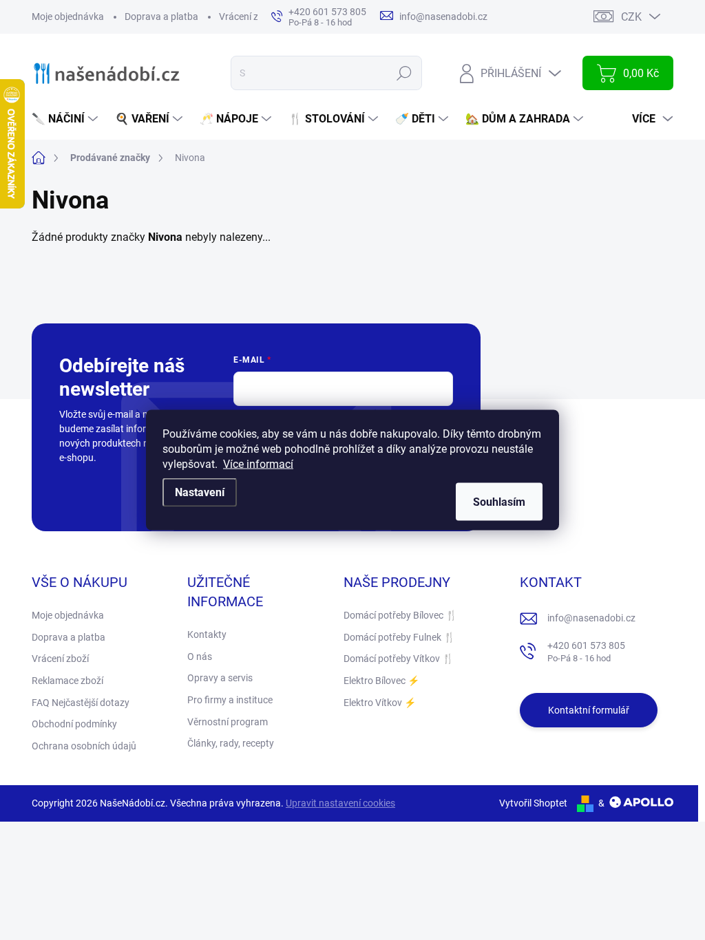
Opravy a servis (220, 677)
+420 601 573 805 (586, 652)
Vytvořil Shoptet (533, 803)
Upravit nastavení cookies (340, 803)
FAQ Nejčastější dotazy (80, 702)
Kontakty (207, 634)
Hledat (404, 72)
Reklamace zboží (67, 680)
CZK (631, 16)
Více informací (258, 464)
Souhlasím (499, 502)
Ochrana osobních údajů (84, 745)
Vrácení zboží (247, 16)
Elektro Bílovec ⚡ (381, 680)
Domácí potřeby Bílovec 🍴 (400, 615)
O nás (199, 656)
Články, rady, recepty (230, 743)
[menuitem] (66, 119)
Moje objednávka (68, 16)
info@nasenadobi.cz (591, 617)
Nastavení (199, 492)
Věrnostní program (227, 721)
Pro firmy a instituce (230, 699)
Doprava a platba (161, 16)
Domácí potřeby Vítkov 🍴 (399, 658)
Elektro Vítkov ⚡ (380, 702)
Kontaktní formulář (588, 710)
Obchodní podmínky (74, 723)
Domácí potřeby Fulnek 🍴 (399, 637)
